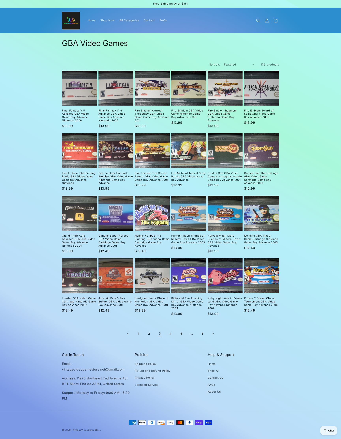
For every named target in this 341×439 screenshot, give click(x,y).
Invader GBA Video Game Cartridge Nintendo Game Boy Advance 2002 (79, 301)
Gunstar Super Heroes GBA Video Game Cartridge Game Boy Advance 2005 (113, 240)
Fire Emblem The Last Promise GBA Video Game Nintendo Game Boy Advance (115, 178)
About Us (214, 391)
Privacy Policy (145, 377)
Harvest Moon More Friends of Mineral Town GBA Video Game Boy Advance (224, 240)
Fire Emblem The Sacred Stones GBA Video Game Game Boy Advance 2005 (152, 176)
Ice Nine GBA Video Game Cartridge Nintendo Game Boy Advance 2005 (261, 239)
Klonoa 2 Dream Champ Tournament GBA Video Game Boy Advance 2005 (261, 301)
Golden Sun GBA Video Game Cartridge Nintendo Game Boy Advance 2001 (225, 176)
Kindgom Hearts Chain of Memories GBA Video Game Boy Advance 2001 (152, 301)
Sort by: (214, 64)
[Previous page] (128, 333)
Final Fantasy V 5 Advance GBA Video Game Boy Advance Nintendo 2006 (75, 115)
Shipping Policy (145, 363)
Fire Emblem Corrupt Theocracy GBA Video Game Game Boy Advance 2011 (152, 115)
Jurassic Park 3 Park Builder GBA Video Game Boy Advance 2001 (115, 301)
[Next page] (213, 333)
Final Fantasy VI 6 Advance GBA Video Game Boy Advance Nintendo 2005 (111, 115)
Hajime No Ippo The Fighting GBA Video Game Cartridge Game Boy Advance (152, 240)
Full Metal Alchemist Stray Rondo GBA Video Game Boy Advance (188, 176)
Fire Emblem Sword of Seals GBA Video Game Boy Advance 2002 (259, 114)
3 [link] (160, 333)
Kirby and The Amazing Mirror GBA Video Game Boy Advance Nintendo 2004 (187, 303)
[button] (258, 20)
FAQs (211, 384)
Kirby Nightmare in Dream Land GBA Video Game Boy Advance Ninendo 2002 (225, 303)
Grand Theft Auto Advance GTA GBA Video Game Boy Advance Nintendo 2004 (78, 240)
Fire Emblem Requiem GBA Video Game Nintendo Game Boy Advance (222, 115)
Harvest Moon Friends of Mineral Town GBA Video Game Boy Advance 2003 (188, 239)
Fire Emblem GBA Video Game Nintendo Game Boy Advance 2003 (187, 114)
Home (212, 363)
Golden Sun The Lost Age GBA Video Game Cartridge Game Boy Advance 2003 (261, 178)
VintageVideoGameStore (86, 430)
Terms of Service (146, 384)
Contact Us (215, 377)
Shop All (213, 370)
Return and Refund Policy (152, 370)
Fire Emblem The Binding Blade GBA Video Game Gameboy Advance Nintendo (79, 178)
